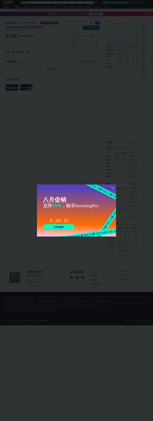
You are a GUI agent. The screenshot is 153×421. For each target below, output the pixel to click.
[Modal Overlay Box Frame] (76, 210)
